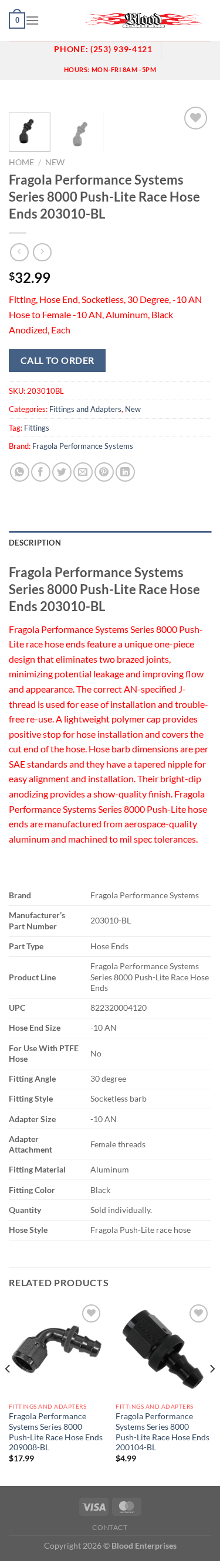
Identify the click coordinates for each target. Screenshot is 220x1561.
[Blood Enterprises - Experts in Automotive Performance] (143, 21)
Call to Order (57, 360)
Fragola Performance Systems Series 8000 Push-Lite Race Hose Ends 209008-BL (56, 1432)
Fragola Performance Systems (82, 446)
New (55, 162)
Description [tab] (35, 542)
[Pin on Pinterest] (104, 472)
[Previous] (8, 1392)
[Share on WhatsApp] (19, 472)
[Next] (212, 1392)
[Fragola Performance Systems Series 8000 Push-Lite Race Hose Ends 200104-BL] (163, 1349)
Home (21, 162)
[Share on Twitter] (62, 472)
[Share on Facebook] (40, 472)
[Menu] (32, 20)
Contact (109, 1527)
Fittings (36, 427)
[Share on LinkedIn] (125, 472)
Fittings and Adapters (85, 409)
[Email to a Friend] (83, 472)
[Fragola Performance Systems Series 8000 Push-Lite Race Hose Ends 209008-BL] (56, 1349)
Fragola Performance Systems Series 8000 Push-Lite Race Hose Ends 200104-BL (162, 1432)
